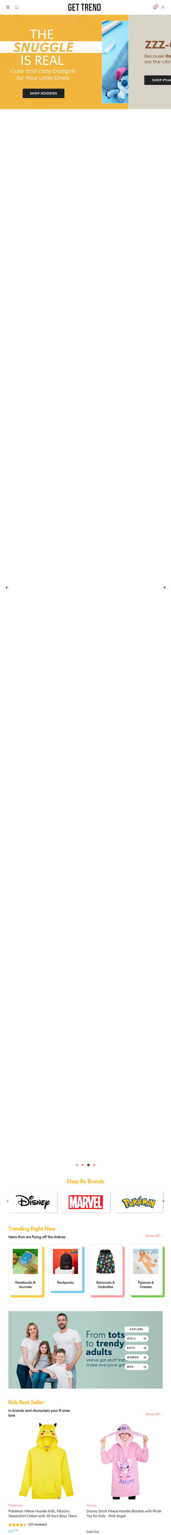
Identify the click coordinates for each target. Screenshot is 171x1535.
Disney (92, 1505)
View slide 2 (82, 1165)
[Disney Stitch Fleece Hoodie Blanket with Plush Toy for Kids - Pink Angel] (125, 1461)
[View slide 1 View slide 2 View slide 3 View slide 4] (85, 587)
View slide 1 (76, 1165)
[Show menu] (8, 7)
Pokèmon (15, 1505)
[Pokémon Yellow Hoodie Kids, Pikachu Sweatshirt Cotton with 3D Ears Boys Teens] (46, 1461)
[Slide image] (85, 62)
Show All (153, 1235)
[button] (16, 7)
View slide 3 (88, 1165)
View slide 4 (94, 1165)
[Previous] (7, 587)
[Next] (164, 587)
